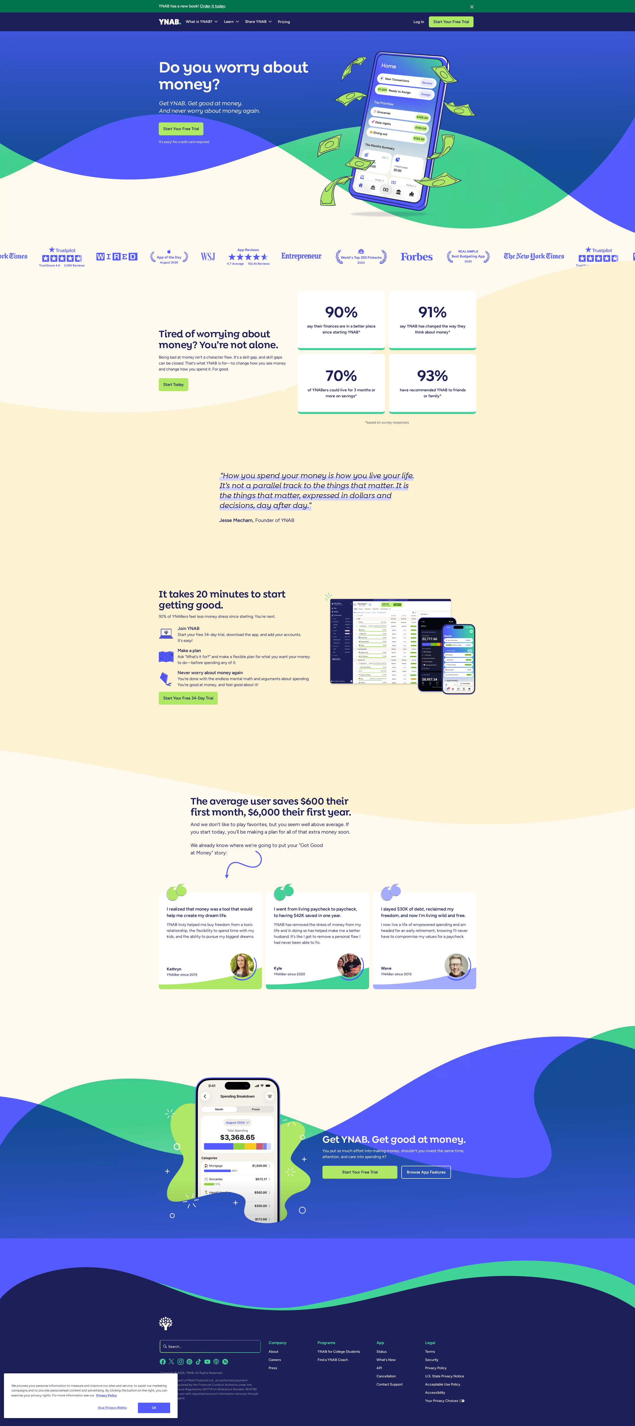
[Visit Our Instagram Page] (181, 1362)
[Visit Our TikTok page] (198, 1362)
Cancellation (386, 1376)
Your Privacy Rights (112, 1407)
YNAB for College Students (339, 1352)
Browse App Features (426, 1172)
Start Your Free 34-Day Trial (188, 698)
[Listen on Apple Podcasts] (216, 1362)
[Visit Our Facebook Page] (163, 1362)
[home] (170, 21)
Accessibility (435, 1392)
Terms (430, 1352)
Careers (275, 1360)
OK (154, 1408)
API (379, 1368)
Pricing (284, 22)
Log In (418, 22)
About (273, 1352)
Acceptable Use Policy (442, 1384)
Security (432, 1360)
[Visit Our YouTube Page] (207, 1362)
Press (273, 1368)
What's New (386, 1360)
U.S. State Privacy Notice (444, 1376)
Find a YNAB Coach (333, 1360)
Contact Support (390, 1384)
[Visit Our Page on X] (172, 1362)
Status (382, 1352)
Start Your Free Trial (451, 21)
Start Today (173, 384)
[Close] (472, 6)
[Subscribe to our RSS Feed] (225, 1362)
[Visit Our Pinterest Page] (189, 1362)
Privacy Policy (436, 1368)
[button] (202, 21)
